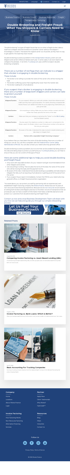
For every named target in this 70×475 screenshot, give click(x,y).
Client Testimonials (43, 399)
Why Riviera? (41, 403)
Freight (61, 17)
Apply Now (41, 396)
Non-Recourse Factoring (14, 421)
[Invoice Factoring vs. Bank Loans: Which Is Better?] (35, 299)
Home (8, 396)
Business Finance (13, 17)
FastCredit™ (41, 406)
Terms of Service (40, 450)
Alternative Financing (13, 424)
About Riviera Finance (13, 403)
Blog (38, 418)
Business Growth (29, 17)
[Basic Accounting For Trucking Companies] (35, 354)
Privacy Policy (29, 450)
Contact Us (41, 427)
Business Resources (47, 17)
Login (8, 406)
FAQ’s (39, 421)
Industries (40, 424)
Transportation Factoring (35, 20)
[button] (65, 6)
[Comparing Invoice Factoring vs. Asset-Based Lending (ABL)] (35, 247)
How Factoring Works (13, 418)
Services (8, 427)
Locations (9, 399)
